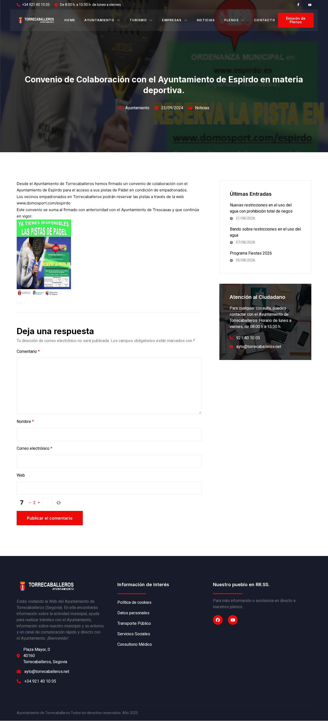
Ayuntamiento (99, 20)
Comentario (28, 351)
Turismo (138, 20)
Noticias (206, 20)
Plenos (231, 20)
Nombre (25, 422)
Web (21, 475)
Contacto (264, 20)
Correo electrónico (34, 448)
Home (69, 20)
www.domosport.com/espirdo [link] (43, 203)
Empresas (172, 20)
